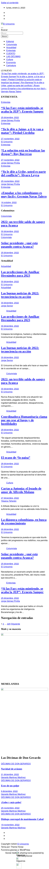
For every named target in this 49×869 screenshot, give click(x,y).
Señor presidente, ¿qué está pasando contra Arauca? (19, 244)
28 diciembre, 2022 (10, 463)
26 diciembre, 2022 (10, 529)
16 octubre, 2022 (9, 202)
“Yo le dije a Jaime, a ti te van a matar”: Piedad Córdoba (23, 78)
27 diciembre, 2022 (10, 497)
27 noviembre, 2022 (10, 138)
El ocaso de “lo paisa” (15, 457)
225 (9, 623)
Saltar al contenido (9, 2)
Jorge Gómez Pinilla (10, 120)
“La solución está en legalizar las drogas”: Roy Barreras (21, 81)
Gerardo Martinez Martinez (13, 777)
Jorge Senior (7, 305)
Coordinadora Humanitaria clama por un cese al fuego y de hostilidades (24, 420)
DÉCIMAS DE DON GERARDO (16, 763)
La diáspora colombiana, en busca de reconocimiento (24, 521)
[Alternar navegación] (2, 27)
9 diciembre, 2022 (9, 791)
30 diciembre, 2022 (10, 231)
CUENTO (10, 53)
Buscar (4, 29)
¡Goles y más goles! (11, 802)
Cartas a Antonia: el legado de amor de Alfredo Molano (21, 490)
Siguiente (15, 623)
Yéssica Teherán (8, 500)
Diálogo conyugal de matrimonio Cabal (22, 819)
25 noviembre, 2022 (10, 181)
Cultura (9, 59)
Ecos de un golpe (10, 785)
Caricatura (11, 65)
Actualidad (11, 47)
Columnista (11, 44)
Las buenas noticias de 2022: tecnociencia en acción (20, 295)
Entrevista (11, 50)
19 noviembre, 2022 (10, 824)
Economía (11, 62)
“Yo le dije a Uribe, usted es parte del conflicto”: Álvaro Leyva (22, 85)
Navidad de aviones (11, 768)
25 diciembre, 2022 (10, 117)
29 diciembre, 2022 (10, 429)
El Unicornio (7, 141)
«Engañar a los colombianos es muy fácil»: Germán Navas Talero (24, 194)
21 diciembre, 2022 (10, 774)
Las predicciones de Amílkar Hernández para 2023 (20, 273)
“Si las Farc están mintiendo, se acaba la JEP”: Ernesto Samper (22, 109)
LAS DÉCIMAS (13, 56)
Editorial (10, 41)
